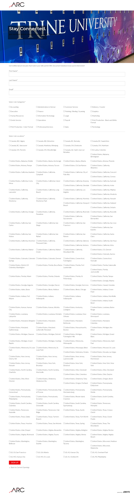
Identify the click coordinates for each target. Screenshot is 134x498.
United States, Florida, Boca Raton (49, 265)
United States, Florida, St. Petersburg (73, 277)
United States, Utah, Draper (20, 430)
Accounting (14, 107)
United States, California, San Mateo (20, 235)
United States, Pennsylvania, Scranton (47, 397)
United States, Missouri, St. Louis (103, 348)
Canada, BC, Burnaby (72, 141)
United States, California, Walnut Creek (48, 251)
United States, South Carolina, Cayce (102, 397)
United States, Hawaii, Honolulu (103, 285)
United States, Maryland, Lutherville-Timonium (45, 328)
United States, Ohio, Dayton (102, 374)
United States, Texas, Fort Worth (76, 417)
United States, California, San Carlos (20, 224)
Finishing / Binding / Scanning (75, 111)
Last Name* (13, 80)
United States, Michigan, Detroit (49, 334)
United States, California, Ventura (76, 245)
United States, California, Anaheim (22, 172)
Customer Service (71, 107)
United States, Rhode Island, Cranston (74, 397)
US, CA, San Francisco (18, 452)
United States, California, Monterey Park (45, 200)
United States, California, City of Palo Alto (75, 173)
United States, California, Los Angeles (74, 191)
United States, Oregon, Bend (102, 379)
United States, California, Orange (22, 212)
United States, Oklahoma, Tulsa (76, 379)
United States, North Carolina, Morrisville (47, 371)
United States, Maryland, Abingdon (22, 321)
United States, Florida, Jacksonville (99, 270)
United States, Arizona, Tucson (48, 165)
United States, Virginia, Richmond (22, 434)
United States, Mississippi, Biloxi (76, 348)
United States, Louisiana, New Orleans (74, 315)
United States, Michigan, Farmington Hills (72, 335)
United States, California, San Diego (47, 224)
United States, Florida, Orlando (48, 276)
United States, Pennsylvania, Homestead (20, 391)
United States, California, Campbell (45, 173)
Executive (14, 111)
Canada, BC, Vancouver (18, 145)
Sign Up (14, 463)
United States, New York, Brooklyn (46, 364)
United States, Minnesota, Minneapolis (73, 342)
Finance (40, 111)
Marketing (96, 116)
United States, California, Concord (104, 172)
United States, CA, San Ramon (75, 165)
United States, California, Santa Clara (102, 235)
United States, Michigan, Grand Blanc (102, 335)
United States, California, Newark (104, 199)
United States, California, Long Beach (47, 191)
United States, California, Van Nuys (104, 241)
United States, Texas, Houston (21, 423)
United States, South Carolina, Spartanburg (74, 404)
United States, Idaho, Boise (20, 289)
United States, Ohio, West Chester (19, 380)
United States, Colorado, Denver (49, 258)
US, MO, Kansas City (17, 457)
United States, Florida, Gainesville (104, 265)
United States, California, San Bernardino (102, 217)
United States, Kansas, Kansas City (20, 308)
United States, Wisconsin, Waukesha (100, 447)
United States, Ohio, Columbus (76, 374)
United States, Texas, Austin (74, 410)
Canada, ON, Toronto (18, 150)
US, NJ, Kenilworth (71, 457)
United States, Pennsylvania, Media (101, 391)
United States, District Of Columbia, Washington (19, 266)
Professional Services (45, 127)
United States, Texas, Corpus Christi (102, 411)
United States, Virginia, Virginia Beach (102, 435)
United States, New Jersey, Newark (19, 364)
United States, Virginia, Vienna (75, 434)
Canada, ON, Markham (100, 145)
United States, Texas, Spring (74, 423)
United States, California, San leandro (102, 228)
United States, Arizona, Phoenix (103, 161)
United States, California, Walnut (21, 250)
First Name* (13, 71)
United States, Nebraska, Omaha (76, 352)
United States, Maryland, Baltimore (45, 322)
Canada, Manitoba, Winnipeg (47, 145)
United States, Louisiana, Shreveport (100, 315)
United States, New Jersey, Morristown (101, 357)
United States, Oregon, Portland (76, 383)
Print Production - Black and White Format (104, 121)
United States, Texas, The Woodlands (100, 424)
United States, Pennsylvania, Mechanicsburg (74, 391)
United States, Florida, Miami (20, 276)
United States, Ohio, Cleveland (103, 370)
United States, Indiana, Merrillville (104, 296)
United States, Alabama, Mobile (21, 161)
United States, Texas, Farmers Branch (47, 418)
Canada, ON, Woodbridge (46, 150)
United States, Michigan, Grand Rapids (20, 342)
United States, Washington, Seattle (46, 442)
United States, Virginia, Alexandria (49, 430)
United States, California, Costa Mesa (21, 182)
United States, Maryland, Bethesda (73, 322)
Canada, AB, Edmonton (45, 141)
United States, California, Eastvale (104, 181)
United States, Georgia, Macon (48, 285)
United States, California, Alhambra (100, 166)
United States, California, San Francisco (74, 224)
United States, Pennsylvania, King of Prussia (48, 391)
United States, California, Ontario (104, 207)
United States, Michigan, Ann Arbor (101, 328)
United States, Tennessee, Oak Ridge (48, 411)
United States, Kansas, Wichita (48, 307)
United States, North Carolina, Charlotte (20, 371)
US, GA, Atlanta (43, 452)
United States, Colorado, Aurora (103, 254)
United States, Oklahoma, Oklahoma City (46, 380)
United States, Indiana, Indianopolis (72, 297)
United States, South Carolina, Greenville (47, 404)
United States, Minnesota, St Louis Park (22, 349)
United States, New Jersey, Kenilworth (46, 357)
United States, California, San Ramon (74, 235)
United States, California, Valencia (77, 241)
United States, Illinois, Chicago (75, 289)
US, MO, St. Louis (43, 457)
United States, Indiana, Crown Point (102, 290)
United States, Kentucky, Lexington (73, 308)
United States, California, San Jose (104, 223)
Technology (96, 127)
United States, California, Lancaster (18, 191)
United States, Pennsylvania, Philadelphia (20, 397)
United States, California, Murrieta (77, 199)
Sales (67, 127)
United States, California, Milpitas (104, 190)
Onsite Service (15, 120)
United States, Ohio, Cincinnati (75, 370)
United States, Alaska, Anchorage (49, 161)
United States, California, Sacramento (72, 217)
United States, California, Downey (77, 181)
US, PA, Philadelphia (99, 457)
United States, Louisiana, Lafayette (18, 315)
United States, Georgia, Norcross (77, 285)
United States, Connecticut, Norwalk (101, 259)
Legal (67, 116)
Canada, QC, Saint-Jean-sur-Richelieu (74, 151)
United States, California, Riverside (77, 212)
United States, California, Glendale (77, 185)
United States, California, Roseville (104, 212)
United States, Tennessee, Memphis (101, 404)
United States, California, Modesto (104, 194)
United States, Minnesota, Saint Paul (103, 342)
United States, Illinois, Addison (48, 289)
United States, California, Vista (103, 245)
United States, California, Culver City (48, 182)
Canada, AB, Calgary (17, 141)
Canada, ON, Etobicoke (73, 145)
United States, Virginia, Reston (102, 430)
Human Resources (17, 116)
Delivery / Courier (98, 107)
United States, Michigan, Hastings (49, 341)
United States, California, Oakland (104, 203)
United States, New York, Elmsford (73, 364)
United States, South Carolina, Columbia (20, 404)
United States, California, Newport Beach (76, 204)
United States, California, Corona (103, 176)
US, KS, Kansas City (72, 452)
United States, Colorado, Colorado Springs (22, 259)
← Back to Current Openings (19, 467)
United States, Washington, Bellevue (19, 442)
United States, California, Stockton (22, 241)
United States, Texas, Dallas (20, 417)
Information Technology (45, 116)
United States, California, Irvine (103, 185)
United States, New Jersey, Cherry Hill (19, 357)
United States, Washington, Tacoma (73, 442)
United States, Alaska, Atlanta (75, 161)
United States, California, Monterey (18, 200)
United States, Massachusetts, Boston (75, 328)
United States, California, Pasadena (45, 213)
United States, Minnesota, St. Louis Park (47, 349)
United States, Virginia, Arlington (76, 430)
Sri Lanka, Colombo (99, 150)
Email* (11, 89)
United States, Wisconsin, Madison (104, 441)
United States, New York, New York (102, 364)
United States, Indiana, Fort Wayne (19, 297)
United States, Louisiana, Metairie (49, 314)
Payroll (67, 120)
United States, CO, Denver (101, 250)
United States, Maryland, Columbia (100, 322)
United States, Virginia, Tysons (48, 434)
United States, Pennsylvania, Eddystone (101, 384)
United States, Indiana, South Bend (102, 302)
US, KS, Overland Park (100, 452)
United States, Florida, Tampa (102, 276)
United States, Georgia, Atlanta (103, 281)
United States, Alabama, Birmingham (100, 155)
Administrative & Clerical (46, 107)
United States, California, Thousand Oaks (45, 242)
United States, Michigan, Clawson (22, 334)
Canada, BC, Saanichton (100, 141)
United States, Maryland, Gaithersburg (18, 328)
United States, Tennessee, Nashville (19, 411)
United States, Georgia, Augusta (21, 285)
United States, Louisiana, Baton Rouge (102, 308)
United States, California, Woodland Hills (72, 251)
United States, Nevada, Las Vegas (104, 352)
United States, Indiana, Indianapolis (45, 297)
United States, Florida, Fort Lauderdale (73, 266)
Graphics (95, 111)
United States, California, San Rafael (47, 235)
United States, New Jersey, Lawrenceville (73, 357)
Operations (41, 120)
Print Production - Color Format (21, 127)
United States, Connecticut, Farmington (74, 259)
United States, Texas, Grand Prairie (101, 418)
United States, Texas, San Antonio (49, 423)
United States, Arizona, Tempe (21, 165)
